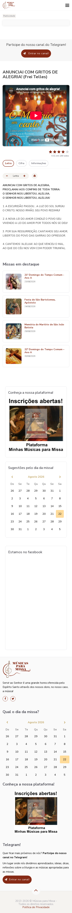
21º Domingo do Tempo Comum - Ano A (44, 276)
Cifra (21, 163)
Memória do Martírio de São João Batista (44, 326)
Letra (8, 163)
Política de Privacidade (36, 907)
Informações (38, 163)
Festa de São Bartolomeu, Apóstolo (40, 301)
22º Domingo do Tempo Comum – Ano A (44, 351)
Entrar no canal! (38, 53)
